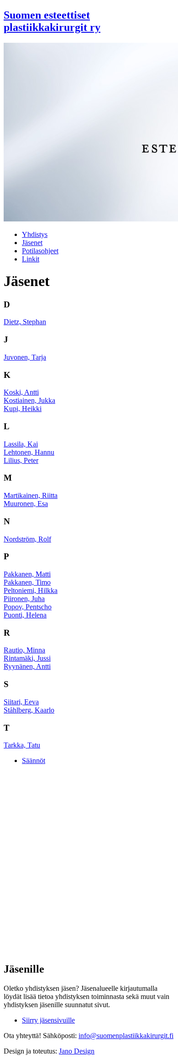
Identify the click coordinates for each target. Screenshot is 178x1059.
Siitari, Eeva (21, 702)
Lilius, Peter (21, 460)
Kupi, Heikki (23, 408)
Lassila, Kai (21, 444)
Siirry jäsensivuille (48, 1020)
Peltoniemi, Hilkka (31, 590)
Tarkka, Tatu (22, 745)
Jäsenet (32, 242)
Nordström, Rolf (27, 539)
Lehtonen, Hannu (29, 452)
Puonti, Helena (25, 615)
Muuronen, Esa (26, 503)
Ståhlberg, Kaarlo (29, 710)
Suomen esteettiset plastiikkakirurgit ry (52, 21)
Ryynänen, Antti (27, 666)
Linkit (30, 259)
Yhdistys (34, 234)
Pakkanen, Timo (27, 582)
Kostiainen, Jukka (29, 400)
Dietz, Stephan (25, 322)
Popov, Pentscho (28, 607)
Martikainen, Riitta (31, 495)
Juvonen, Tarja (25, 357)
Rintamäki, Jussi (27, 658)
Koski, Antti (21, 392)
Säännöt (33, 760)
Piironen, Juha (24, 598)
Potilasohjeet (40, 251)
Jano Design (76, 1051)
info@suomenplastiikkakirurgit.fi (126, 1035)
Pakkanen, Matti (27, 574)
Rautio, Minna (24, 650)
